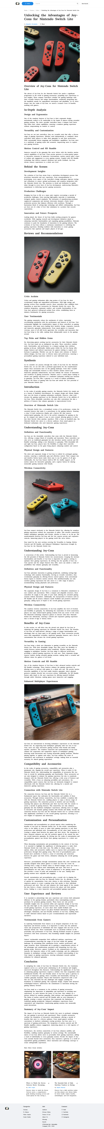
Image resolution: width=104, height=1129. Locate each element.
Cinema (32, 10)
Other (37, 10)
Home (25, 10)
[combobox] (56, 4)
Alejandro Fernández (31, 24)
